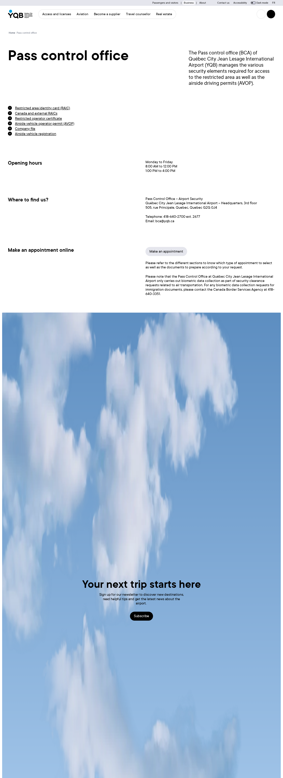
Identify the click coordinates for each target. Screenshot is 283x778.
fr (273, 2)
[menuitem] (56, 14)
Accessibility (240, 2)
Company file (25, 128)
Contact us (223, 2)
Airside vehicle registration (35, 133)
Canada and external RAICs (36, 113)
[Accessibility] (261, 14)
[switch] (253, 3)
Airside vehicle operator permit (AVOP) (44, 123)
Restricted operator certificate (38, 118)
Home (12, 32)
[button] (271, 14)
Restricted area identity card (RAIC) (42, 108)
